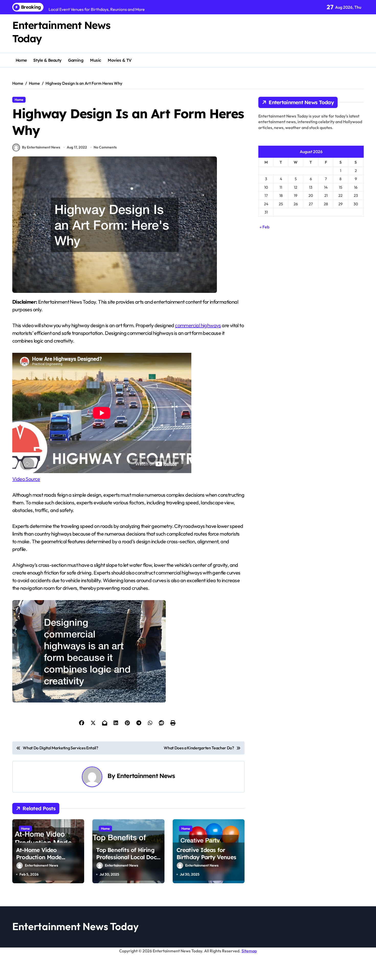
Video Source (26, 479)
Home (21, 60)
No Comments (105, 147)
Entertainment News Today (75, 926)
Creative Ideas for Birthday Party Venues (206, 853)
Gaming (75, 60)
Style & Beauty (47, 60)
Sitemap (249, 950)
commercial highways (198, 325)
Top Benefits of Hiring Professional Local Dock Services (128, 857)
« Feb (264, 226)
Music (95, 60)
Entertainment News (146, 776)
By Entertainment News (41, 147)
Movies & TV (119, 60)
